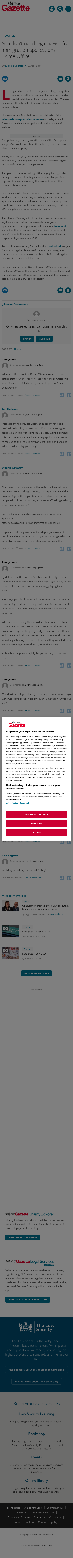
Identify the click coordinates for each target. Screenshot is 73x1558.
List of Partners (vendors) (17, 802)
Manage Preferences (36, 814)
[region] (36, 779)
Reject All (36, 823)
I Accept (36, 832)
